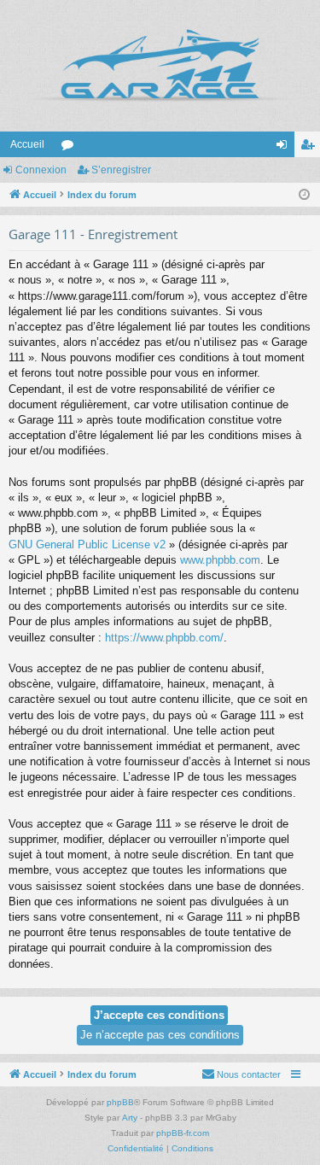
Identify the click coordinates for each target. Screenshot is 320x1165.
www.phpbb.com (220, 559)
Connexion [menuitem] (285, 147)
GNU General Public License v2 (87, 544)
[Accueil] (160, 66)
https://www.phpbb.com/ (164, 637)
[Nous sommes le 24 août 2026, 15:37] (304, 195)
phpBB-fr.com (182, 1133)
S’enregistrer (121, 170)
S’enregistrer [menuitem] (310, 147)
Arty (129, 1117)
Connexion (41, 170)
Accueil (27, 144)
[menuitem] (241, 1074)
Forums (70, 147)
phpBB (120, 1102)
